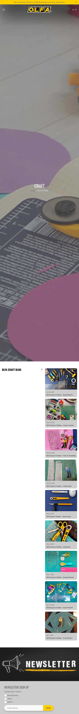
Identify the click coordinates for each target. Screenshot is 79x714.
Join (48, 708)
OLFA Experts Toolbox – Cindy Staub (61, 474)
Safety (10, 702)
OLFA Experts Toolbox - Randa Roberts (61, 382)
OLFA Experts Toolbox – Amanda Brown (61, 565)
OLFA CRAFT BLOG (11, 369)
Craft (9, 699)
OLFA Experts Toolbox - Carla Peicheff (61, 595)
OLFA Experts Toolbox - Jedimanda (61, 534)
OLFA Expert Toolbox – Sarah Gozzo (61, 504)
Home (33, 190)
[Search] (76, 10)
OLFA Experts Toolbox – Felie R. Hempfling (61, 443)
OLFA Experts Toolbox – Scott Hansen (61, 626)
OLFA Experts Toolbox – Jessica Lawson (61, 413)
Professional (12, 695)
